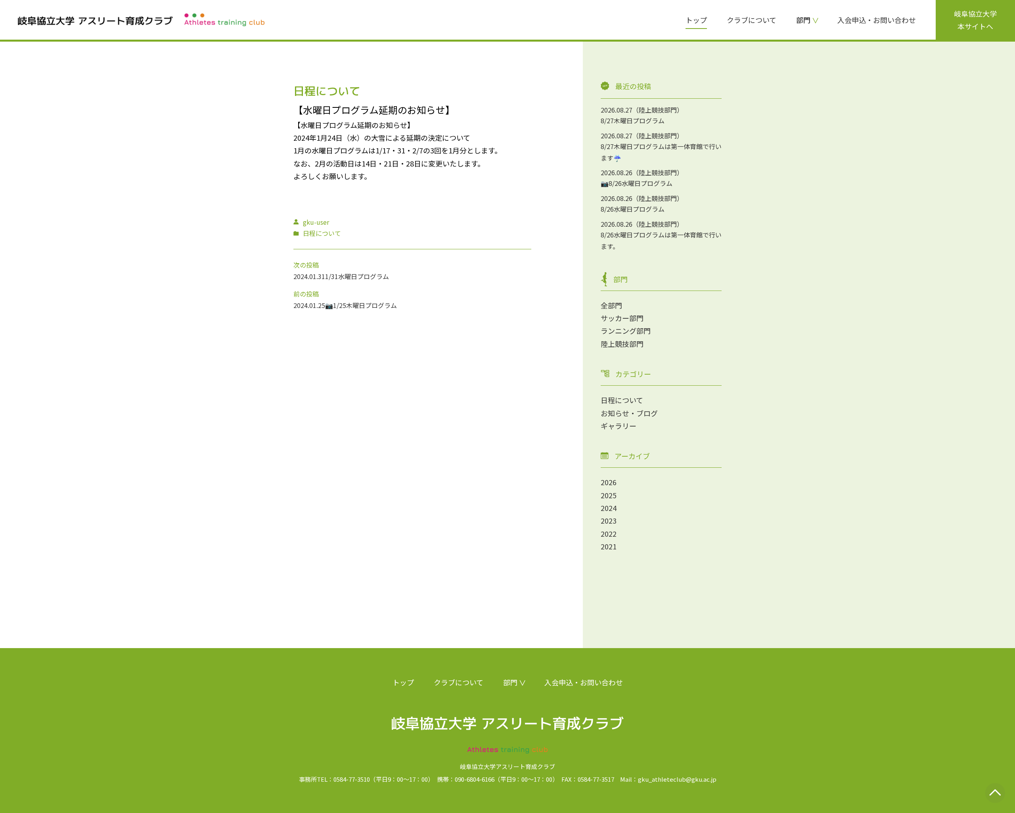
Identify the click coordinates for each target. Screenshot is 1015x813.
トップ (696, 20)
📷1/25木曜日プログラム (361, 305)
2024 (609, 508)
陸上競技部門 (622, 344)
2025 (609, 495)
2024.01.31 (309, 276)
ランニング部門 (626, 330)
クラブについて (751, 20)
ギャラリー (618, 426)
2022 (609, 533)
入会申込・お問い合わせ (876, 20)
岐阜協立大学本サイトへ (975, 19)
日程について (622, 400)
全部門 (611, 305)
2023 (609, 520)
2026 (609, 482)
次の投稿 (306, 265)
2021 (609, 546)
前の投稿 (306, 293)
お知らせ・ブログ (629, 413)
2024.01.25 (309, 305)
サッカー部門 (622, 318)
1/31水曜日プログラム (357, 276)
